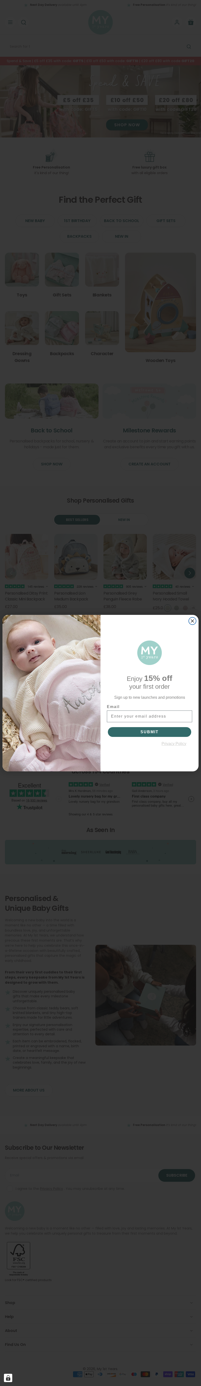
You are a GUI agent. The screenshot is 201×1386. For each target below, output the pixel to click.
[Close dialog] (192, 621)
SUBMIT (149, 732)
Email (113, 707)
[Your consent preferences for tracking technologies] (8, 1378)
